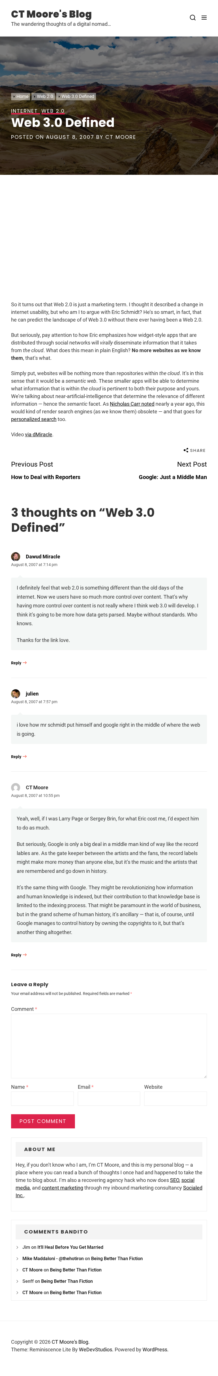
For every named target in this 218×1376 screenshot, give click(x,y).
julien (32, 694)
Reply (16, 663)
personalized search (33, 419)
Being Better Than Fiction (117, 1258)
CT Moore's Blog (51, 14)
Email (86, 1087)
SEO (174, 1180)
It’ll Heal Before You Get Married (70, 1247)
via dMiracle (38, 434)
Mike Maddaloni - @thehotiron (53, 1258)
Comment (24, 1009)
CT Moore (120, 137)
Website (153, 1087)
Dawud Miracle (43, 557)
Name (19, 1087)
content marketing (62, 1188)
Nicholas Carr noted (132, 404)
